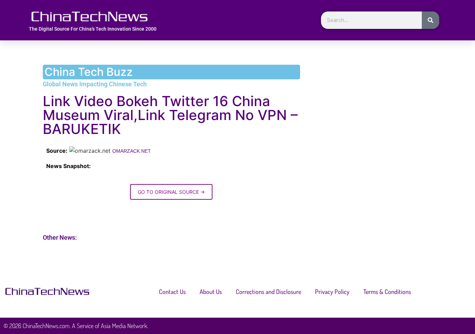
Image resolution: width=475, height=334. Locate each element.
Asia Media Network (124, 325)
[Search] (430, 20)
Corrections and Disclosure (268, 291)
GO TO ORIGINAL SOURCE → (171, 192)
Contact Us (172, 291)
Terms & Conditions (387, 291)
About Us (211, 291)
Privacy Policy (332, 291)
